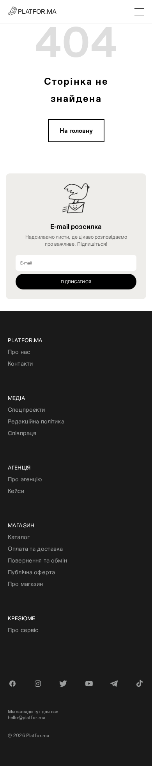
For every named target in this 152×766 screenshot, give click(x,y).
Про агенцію (25, 479)
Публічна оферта (31, 572)
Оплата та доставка (35, 548)
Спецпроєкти (26, 409)
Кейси (16, 490)
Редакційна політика (36, 421)
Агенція (19, 467)
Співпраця (22, 433)
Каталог (19, 537)
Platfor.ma (25, 340)
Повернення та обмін (37, 560)
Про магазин (25, 583)
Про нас (19, 351)
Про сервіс (23, 630)
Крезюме (21, 618)
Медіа (16, 398)
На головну (76, 130)
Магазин (21, 525)
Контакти (20, 363)
